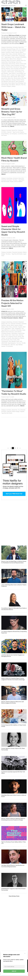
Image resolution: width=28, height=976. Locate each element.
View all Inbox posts (14, 896)
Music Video (9, 54)
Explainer (9, 50)
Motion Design (15, 411)
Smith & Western (18, 181)
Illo (7, 336)
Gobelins (8, 68)
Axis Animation (5, 59)
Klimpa (19, 336)
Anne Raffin (23, 57)
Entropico (7, 65)
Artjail (23, 330)
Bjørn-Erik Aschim (11, 60)
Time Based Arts (5, 344)
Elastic (3, 65)
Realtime (20, 54)
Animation (15, 47)
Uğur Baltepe (19, 344)
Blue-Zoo (23, 60)
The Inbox (14, 180)
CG (20, 49)
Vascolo (3, 346)
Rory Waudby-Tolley (14, 341)
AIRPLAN (6, 330)
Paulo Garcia (11, 81)
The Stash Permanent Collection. (9, 318)
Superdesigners (12, 343)
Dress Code (23, 63)
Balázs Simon (13, 59)
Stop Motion (8, 55)
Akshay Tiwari (10, 57)
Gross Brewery (5, 133)
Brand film (21, 47)
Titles (12, 328)
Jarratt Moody (18, 71)
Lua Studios (8, 338)
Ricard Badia (11, 83)
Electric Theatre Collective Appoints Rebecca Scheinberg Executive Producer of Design (13, 819)
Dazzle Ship (21, 333)
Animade (17, 57)
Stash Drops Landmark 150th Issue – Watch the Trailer (13, 27)
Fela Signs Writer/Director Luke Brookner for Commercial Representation (12, 866)
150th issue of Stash (14, 35)
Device (17, 63)
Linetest (12, 75)
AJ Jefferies (12, 330)
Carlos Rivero (17, 331)
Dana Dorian (12, 63)
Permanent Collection (8, 5)
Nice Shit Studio (5, 181)
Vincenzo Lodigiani (6, 86)
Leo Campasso (13, 133)
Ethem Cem (8, 335)
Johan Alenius (12, 73)
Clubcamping (4, 63)
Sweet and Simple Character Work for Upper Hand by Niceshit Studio (13, 230)
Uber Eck (12, 344)
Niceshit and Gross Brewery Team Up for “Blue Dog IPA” (11, 111)
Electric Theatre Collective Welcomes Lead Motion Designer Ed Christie (12, 702)
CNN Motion (14, 333)
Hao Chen (3, 70)
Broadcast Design (11, 49)
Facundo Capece (19, 132)
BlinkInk (18, 60)
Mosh (22, 180)
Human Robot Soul (16, 70)
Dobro (2, 335)
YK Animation (9, 346)
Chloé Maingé (11, 62)
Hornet (8, 70)
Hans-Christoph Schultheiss (18, 68)
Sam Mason (12, 84)
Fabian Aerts (15, 335)
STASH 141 (4, 311)
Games (19, 50)
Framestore (16, 67)
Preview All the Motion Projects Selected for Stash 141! (12, 303)
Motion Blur (10, 78)
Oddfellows (8, 80)
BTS (17, 49)
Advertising (9, 47)
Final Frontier (9, 67)
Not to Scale (13, 339)
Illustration (8, 52)
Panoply (14, 80)
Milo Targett (21, 76)
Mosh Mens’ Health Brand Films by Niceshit (14, 159)
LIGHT (8, 75)
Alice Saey (19, 330)
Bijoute (3, 331)
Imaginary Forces (12, 336)
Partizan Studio (20, 80)
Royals (11, 181)
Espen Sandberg (15, 65)
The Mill (23, 343)
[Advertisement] (14, 432)
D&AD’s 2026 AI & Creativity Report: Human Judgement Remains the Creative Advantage (13, 679)
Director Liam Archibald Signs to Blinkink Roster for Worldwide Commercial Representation (13, 562)
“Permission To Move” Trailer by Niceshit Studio (13, 392)
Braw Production (9, 331)
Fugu (21, 67)
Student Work (14, 55)
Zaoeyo (13, 86)
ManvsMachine (16, 338)
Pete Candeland (20, 81)
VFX (2, 57)
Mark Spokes (14, 76)
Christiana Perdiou (6, 333)
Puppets (20, 327)
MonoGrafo (4, 78)
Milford (22, 338)
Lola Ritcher (21, 133)
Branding (3, 49)
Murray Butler (17, 78)
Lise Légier (18, 75)
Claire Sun (18, 62)
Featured (14, 50)
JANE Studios (10, 71)
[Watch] (21, 43)
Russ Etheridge (19, 83)
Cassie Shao (4, 62)
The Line (23, 84)
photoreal (15, 54)
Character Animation (6, 180)
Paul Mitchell (4, 81)
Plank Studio (4, 83)
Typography (22, 55)
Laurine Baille (19, 73)
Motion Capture (15, 52)
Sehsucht (18, 84)
